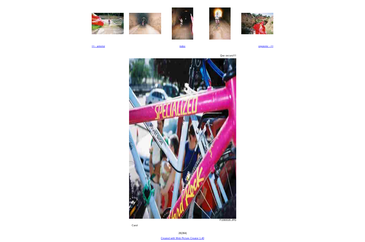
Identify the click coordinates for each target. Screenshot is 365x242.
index (182, 46)
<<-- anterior (98, 46)
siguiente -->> (265, 46)
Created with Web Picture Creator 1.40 (182, 238)
